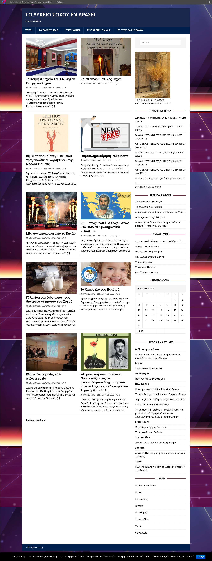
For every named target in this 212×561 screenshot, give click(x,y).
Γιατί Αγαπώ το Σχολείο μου (150, 217)
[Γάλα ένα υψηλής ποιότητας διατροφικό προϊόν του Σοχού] (51, 292)
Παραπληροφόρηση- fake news (104, 156)
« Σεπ (140, 330)
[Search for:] (160, 42)
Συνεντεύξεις (143, 437)
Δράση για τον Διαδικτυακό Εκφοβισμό (155, 442)
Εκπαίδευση (142, 421)
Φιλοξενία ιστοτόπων (146, 272)
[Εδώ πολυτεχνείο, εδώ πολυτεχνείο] (51, 369)
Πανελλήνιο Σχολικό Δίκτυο (149, 256)
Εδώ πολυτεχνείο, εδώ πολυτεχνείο (43, 376)
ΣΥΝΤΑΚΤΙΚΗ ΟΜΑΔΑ (98, 30)
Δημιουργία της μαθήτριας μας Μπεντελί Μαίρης (160, 211)
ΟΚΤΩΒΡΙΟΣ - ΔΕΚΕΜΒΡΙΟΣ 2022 (44, 87)
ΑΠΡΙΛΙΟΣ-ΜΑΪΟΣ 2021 (147, 178)
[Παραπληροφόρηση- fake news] (106, 150)
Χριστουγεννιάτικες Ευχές (101, 79)
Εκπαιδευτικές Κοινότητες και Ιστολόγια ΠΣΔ (159, 241)
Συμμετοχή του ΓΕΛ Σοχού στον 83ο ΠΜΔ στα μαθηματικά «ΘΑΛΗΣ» (105, 227)
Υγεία (138, 461)
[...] (53, 106)
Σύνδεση (59, 2)
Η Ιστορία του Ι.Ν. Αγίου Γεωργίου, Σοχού (157, 389)
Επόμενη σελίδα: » (35, 419)
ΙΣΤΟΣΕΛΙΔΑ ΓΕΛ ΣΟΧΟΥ (130, 30)
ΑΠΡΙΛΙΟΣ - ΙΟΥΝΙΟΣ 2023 (149, 126)
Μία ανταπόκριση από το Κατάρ (51, 233)
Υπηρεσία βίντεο (144, 261)
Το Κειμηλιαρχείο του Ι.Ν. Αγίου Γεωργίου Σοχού (50, 81)
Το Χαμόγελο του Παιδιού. (100, 289)
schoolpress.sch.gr (34, 547)
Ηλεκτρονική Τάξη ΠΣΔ (147, 246)
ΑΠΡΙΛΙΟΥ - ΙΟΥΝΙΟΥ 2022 (148, 152)
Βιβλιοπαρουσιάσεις (147, 349)
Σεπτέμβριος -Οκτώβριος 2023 (151, 117)
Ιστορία (140, 447)
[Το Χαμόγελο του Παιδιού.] (106, 284)
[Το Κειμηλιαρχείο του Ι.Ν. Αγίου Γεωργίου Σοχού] (51, 73)
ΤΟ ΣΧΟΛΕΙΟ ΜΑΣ (48, 30)
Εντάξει (201, 557)
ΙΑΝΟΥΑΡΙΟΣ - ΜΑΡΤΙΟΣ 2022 (150, 161)
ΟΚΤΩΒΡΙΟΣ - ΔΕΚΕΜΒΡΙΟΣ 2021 (152, 169)
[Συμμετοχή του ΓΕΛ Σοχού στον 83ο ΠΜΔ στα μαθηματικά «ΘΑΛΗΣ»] (106, 217)
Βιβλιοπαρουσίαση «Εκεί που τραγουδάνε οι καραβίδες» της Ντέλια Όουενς (49, 160)
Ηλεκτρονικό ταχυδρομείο (149, 251)
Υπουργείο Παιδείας (145, 267)
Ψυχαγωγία (142, 373)
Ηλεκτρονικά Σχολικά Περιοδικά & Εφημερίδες (31, 2)
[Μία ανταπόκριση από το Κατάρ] (51, 228)
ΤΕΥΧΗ (28, 30)
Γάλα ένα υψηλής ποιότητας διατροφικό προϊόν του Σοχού (49, 299)
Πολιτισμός (142, 383)
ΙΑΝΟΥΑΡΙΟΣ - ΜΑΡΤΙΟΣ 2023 (150, 135)
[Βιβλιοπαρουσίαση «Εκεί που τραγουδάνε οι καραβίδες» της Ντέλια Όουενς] (51, 150)
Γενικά (139, 363)
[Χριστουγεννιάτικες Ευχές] (106, 73)
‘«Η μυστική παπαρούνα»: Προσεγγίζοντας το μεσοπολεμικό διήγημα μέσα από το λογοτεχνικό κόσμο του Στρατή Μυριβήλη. (104, 382)
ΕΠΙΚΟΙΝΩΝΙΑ (72, 30)
